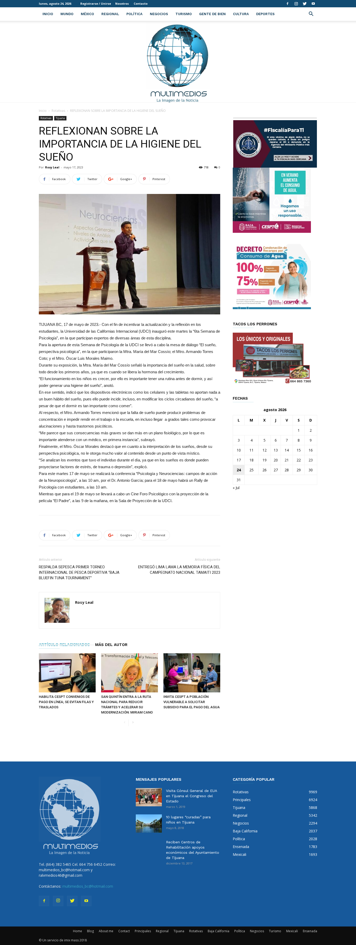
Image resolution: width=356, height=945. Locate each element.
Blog (90, 931)
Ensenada (310, 931)
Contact (124, 931)
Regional (110, 14)
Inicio (47, 14)
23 (311, 460)
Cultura (241, 14)
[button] (311, 14)
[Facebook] (287, 3)
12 (264, 450)
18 (251, 460)
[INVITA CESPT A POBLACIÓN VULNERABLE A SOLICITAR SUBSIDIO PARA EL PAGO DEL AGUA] (191, 672)
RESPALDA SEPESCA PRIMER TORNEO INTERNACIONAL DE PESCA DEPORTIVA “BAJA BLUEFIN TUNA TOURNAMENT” (79, 572)
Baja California (218, 931)
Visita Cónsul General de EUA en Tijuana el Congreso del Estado (191, 796)
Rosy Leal (52, 167)
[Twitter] (305, 3)
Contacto (141, 3)
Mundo (66, 14)
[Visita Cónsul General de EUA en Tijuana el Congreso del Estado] (149, 797)
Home (77, 931)
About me (106, 931)
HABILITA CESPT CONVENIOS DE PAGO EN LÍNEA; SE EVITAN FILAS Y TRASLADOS (66, 702)
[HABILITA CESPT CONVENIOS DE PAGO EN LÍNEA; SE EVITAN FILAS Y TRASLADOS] (67, 672)
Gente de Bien (212, 14)
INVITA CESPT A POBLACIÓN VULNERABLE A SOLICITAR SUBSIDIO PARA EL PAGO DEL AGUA (191, 702)
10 (239, 450)
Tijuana (60, 118)
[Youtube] (313, 3)
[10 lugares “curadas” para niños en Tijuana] (149, 823)
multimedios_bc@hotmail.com (87, 886)
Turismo (183, 14)
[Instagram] (296, 3)
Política (134, 14)
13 (276, 450)
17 (239, 460)
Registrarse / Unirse (95, 3)
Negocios (159, 14)
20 (276, 460)
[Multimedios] (178, 61)
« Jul (236, 487)
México (87, 14)
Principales (143, 931)
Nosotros (122, 3)
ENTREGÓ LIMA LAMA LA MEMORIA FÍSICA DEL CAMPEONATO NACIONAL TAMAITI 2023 (179, 570)
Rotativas (58, 110)
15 (299, 450)
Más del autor (111, 644)
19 (264, 460)
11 (251, 450)
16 (311, 450)
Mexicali (292, 931)
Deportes (265, 14)
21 (287, 460)
